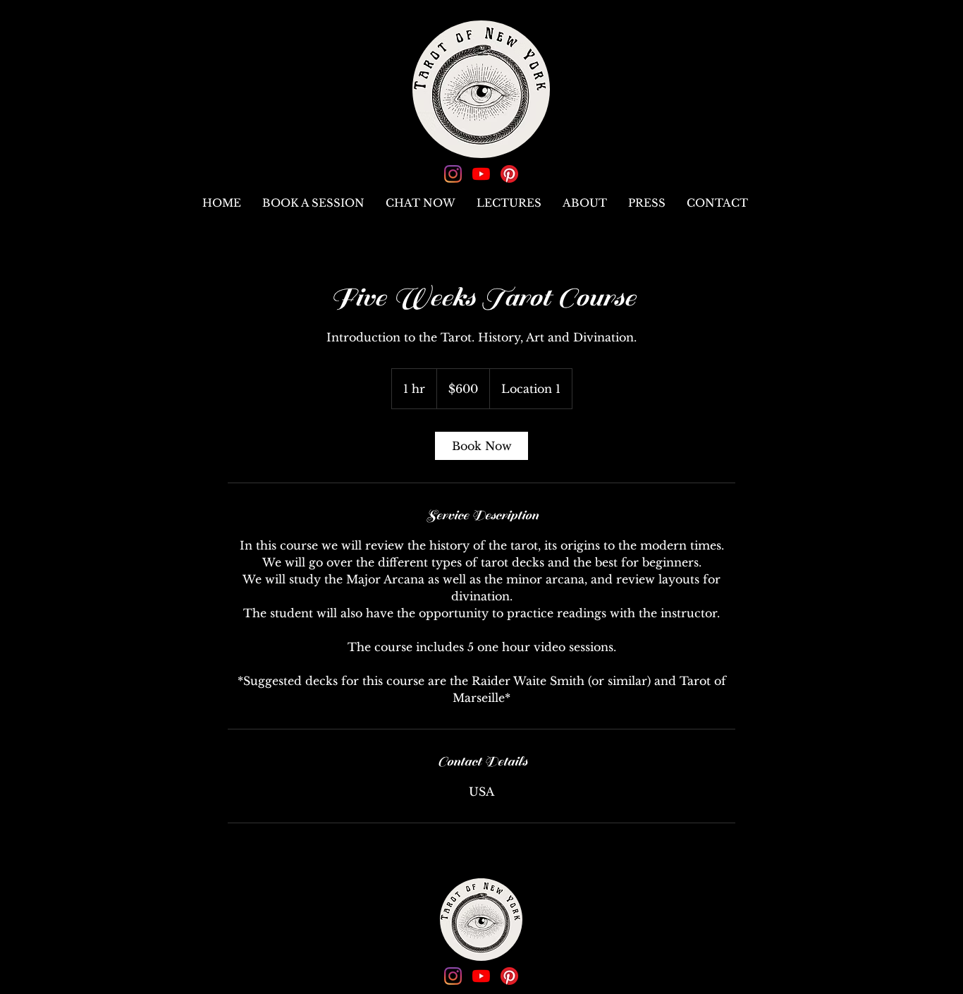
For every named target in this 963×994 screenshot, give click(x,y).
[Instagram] (453, 174)
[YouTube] (481, 174)
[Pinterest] (509, 174)
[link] (481, 446)
